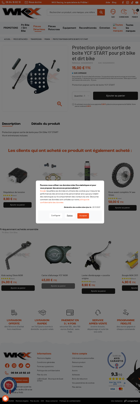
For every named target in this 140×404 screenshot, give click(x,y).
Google (43, 191)
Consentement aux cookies (5, 399)
